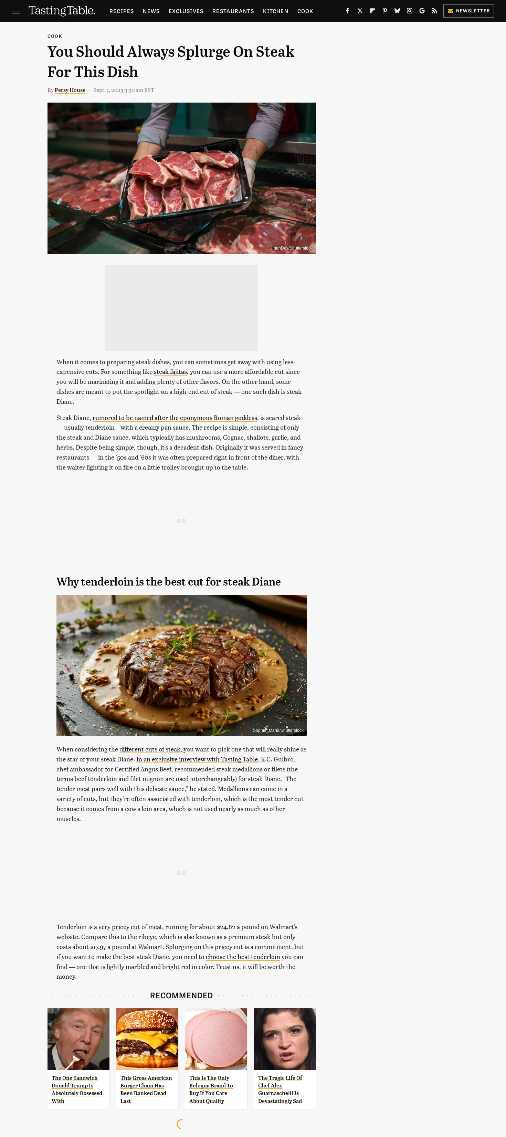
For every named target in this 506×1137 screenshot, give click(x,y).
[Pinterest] (384, 12)
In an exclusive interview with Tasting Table (197, 759)
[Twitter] (360, 12)
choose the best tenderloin (243, 956)
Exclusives (186, 11)
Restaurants (233, 11)
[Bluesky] (397, 12)
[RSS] (434, 12)
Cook (305, 11)
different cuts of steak (149, 749)
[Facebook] (347, 12)
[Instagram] (409, 12)
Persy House (70, 90)
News (151, 11)
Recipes (121, 11)
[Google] (422, 12)
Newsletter (473, 10)
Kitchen (275, 11)
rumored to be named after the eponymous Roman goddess (175, 417)
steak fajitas (170, 371)
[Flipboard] (372, 12)
